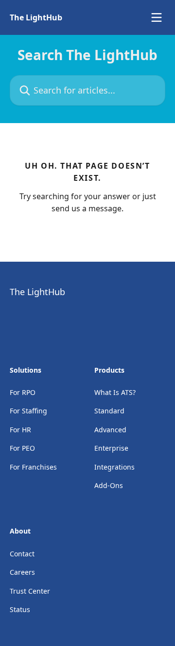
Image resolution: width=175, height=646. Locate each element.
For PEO (22, 448)
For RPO (22, 392)
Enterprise (111, 448)
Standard (109, 410)
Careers (22, 572)
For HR (20, 429)
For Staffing (28, 410)
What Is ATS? (115, 392)
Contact (22, 553)
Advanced (110, 429)
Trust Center (30, 591)
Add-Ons (108, 485)
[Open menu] (156, 17)
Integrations (114, 467)
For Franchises (33, 467)
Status (20, 609)
